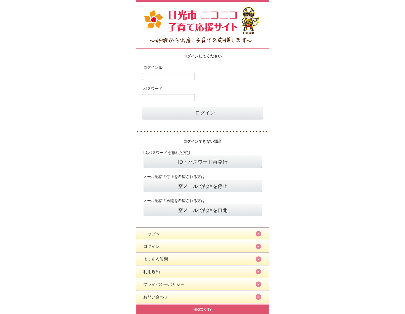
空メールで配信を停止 (203, 185)
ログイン (151, 246)
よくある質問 (155, 259)
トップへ (151, 233)
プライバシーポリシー (164, 284)
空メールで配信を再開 (203, 209)
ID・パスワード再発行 (203, 161)
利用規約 (151, 271)
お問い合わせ (155, 297)
